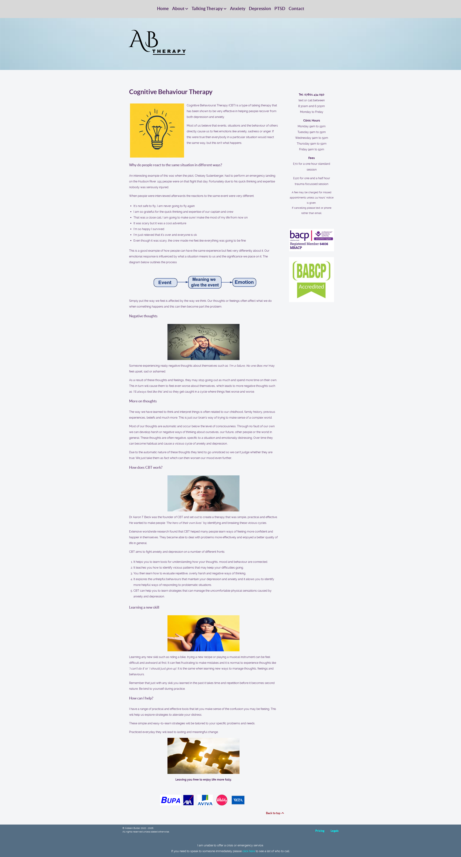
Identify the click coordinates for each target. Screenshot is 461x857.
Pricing (319, 830)
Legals (335, 830)
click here (248, 851)
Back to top (273, 813)
